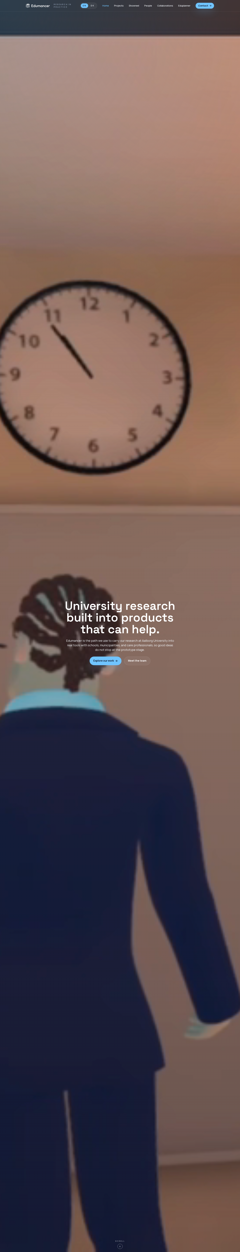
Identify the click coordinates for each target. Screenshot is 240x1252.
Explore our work (103, 660)
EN (84, 5)
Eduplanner (184, 5)
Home (105, 5)
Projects (119, 5)
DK (92, 5)
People (148, 5)
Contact (203, 5)
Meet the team (137, 660)
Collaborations (165, 5)
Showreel (134, 5)
